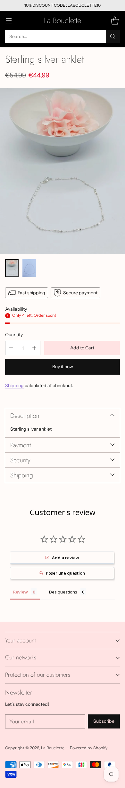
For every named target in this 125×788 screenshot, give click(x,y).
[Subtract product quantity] (11, 348)
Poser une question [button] (65, 573)
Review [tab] (20, 592)
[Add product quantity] (34, 348)
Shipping (14, 385)
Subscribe (103, 721)
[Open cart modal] (114, 20)
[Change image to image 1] (12, 268)
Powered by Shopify (89, 747)
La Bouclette (52, 747)
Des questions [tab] (63, 592)
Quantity (14, 335)
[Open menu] (8, 20)
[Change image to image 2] (29, 268)
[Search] (113, 36)
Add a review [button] (65, 558)
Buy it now (62, 367)
